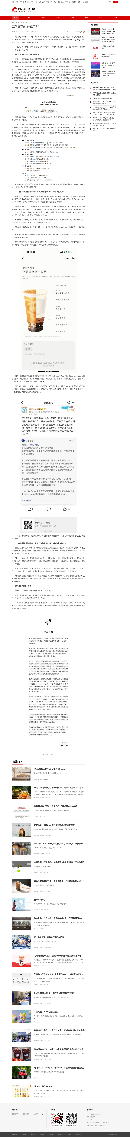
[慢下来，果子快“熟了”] (21, 1091)
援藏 (43, 2)
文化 (40, 2)
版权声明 (51, 1134)
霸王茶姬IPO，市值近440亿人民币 (49, 937)
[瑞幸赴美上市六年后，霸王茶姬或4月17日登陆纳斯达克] (21, 924)
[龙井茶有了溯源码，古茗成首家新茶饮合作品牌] (21, 830)
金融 (43, 18)
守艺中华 (67, 2)
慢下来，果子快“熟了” (44, 1086)
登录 (116, 2)
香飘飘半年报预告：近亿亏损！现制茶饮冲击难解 (55, 806)
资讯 (17, 2)
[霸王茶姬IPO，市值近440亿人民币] (21, 942)
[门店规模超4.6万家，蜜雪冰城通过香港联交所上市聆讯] (21, 960)
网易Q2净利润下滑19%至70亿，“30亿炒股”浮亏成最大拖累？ (104, 102)
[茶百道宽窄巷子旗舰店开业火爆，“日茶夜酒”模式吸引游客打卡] (21, 1035)
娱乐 (28, 2)
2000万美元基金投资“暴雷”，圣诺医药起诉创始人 (104, 94)
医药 (86, 18)
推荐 (15, 18)
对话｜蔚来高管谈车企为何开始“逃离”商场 (104, 129)
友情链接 (69, 1134)
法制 (62, 2)
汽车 (32, 2)
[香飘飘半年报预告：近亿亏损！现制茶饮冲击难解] (21, 813)
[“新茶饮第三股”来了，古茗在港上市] (21, 773)
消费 (72, 18)
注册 (110, 2)
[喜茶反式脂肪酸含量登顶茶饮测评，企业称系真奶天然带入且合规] (21, 886)
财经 (24, 2)
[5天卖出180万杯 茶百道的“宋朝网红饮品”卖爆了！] (21, 998)
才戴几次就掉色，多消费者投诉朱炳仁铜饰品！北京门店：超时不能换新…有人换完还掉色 (104, 114)
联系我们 (33, 1134)
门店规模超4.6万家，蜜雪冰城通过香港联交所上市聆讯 (57, 956)
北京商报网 (26, 1114)
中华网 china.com (19, 10)
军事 (21, 2)
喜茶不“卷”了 (40, 900)
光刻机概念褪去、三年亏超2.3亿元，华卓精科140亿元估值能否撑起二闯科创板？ (104, 88)
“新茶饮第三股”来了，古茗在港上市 (49, 769)
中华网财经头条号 (57, 1125)
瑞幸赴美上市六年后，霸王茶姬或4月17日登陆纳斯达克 (58, 918)
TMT (29, 18)
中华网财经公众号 (71, 1125)
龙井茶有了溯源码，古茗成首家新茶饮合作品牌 (54, 825)
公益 (55, 2)
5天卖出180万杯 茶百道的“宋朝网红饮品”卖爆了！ (56, 993)
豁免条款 (60, 1134)
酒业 (100, 18)
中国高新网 (15, 1114)
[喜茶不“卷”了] (21, 904)
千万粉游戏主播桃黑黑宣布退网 (102, 98)
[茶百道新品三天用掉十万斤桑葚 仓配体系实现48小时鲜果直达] (21, 1055)
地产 (58, 18)
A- (72, 31)
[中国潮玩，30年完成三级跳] (21, 1017)
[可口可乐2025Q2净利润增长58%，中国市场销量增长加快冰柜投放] (21, 1072)
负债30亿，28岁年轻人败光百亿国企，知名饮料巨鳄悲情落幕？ (103, 119)
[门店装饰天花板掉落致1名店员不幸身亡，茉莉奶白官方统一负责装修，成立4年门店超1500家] (21, 979)
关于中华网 (14, 1134)
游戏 (36, 2)
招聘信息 (42, 1134)
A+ (68, 31)
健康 (51, 2)
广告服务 (24, 1134)
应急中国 (73, 2)
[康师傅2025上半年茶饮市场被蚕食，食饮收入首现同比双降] (21, 849)
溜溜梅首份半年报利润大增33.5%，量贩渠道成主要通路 (104, 124)
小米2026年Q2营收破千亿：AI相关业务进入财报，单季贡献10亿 (104, 108)
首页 (13, 2)
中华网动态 (78, 1134)
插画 (47, 2)
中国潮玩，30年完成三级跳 (46, 1012)
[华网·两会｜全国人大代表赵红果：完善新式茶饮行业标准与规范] (21, 792)
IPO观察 (115, 18)
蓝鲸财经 (36, 1114)
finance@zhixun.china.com (94, 1119)
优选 (59, 2)
